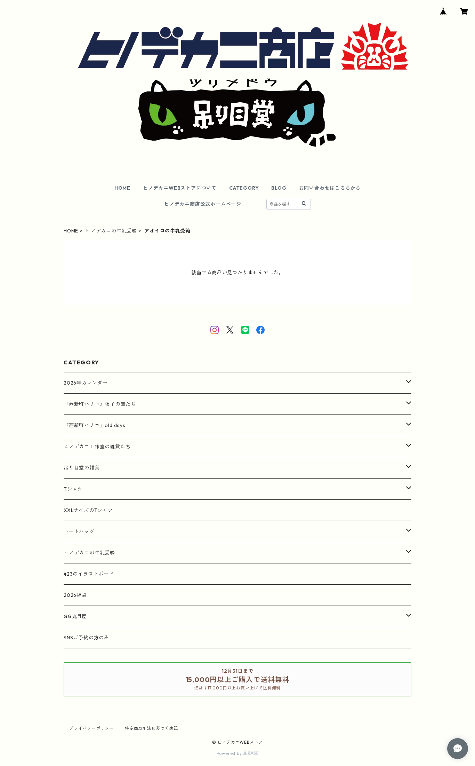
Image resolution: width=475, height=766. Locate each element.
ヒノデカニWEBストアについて (180, 188)
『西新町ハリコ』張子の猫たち (100, 404)
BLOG (278, 188)
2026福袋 (75, 595)
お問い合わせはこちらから (330, 188)
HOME (122, 188)
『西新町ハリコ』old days (95, 425)
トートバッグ (79, 531)
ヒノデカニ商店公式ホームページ (202, 204)
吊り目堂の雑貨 (82, 468)
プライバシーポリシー (91, 728)
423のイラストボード (89, 574)
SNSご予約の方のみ (86, 637)
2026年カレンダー (85, 383)
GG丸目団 (75, 616)
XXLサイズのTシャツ (88, 510)
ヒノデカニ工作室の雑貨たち (97, 446)
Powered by (230, 753)
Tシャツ (73, 489)
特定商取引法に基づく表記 (151, 728)
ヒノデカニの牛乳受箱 (111, 231)
